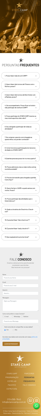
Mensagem (6, 298)
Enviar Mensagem (12, 344)
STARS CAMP (12, 373)
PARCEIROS (29, 373)
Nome (4, 274)
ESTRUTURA (12, 389)
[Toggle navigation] (37, 3)
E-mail (7, 316)
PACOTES (12, 385)
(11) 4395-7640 (14, 399)
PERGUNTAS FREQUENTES (29, 379)
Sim (7, 330)
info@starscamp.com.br (14, 402)
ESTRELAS (11, 381)
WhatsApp (17, 316)
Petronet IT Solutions (31, 413)
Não (16, 330)
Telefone (25, 316)
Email (4, 282)
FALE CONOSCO (29, 385)
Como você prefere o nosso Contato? (13, 314)
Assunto (5, 290)
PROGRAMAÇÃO (11, 377)
